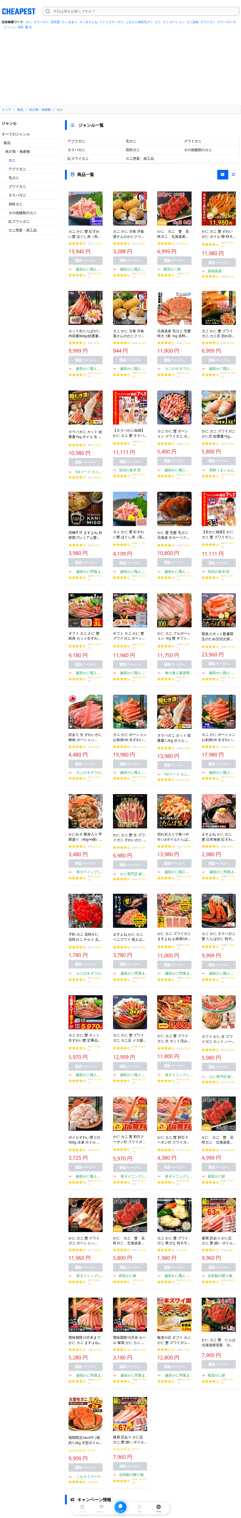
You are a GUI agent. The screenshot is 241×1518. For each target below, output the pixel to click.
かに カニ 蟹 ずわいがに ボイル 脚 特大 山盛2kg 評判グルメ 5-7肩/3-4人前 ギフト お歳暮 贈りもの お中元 (218, 234)
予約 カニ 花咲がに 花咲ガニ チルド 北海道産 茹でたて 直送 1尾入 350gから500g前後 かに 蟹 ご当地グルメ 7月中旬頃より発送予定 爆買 (85, 937)
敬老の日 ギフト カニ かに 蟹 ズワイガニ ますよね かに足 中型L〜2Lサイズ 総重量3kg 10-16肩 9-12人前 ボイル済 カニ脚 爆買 (174, 1340)
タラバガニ (41, 22)
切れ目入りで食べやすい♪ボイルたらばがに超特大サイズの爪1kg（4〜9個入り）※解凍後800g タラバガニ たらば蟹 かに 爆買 (174, 837)
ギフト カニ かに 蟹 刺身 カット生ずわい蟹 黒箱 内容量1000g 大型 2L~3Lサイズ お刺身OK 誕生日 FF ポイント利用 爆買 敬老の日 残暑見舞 (85, 636)
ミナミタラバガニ (111, 22)
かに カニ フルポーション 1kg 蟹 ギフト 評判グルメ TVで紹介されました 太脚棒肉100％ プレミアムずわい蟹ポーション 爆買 (174, 636)
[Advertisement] (120, 69)
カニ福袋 (192, 22)
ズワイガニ (208, 22)
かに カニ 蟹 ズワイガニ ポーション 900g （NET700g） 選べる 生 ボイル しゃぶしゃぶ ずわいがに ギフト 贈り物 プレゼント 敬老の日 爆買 (85, 1241)
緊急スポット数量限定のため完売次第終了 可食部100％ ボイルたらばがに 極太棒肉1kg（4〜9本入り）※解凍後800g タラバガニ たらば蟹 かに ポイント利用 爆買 (218, 636)
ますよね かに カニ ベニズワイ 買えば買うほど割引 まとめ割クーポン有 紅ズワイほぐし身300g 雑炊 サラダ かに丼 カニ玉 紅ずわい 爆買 (130, 937)
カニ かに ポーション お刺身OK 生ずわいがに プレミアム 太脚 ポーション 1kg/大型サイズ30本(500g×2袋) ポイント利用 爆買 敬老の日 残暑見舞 (130, 737)
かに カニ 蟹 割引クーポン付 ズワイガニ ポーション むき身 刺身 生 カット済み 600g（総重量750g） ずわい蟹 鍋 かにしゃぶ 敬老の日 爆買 (130, 1139)
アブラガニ (17, 169)
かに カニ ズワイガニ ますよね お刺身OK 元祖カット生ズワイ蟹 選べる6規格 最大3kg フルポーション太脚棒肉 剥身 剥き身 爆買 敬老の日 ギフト (174, 936)
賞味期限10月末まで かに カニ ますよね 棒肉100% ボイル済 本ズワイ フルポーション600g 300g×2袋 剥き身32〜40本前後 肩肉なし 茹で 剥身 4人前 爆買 (84, 1340)
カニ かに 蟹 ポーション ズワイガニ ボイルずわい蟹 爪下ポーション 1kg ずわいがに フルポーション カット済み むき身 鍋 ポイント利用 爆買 (174, 434)
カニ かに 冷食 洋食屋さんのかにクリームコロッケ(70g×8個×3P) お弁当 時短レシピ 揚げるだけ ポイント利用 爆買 (130, 234)
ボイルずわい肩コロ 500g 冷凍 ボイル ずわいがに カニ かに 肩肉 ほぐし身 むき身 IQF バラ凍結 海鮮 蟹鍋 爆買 (85, 1140)
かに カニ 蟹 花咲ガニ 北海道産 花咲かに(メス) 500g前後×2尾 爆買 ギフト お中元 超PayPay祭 (129, 1241)
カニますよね (88, 22)
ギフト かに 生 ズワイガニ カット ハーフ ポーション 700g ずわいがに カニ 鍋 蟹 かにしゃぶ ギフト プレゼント (218, 1039)
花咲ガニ (15, 204)
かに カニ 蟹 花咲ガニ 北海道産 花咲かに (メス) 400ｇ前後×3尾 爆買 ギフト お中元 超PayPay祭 (219, 1140)
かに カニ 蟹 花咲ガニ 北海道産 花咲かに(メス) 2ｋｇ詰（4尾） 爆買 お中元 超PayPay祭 (174, 234)
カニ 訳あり (69, 22)
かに (29, 22)
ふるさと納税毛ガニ (139, 22)
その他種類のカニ (22, 212)
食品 (7, 142)
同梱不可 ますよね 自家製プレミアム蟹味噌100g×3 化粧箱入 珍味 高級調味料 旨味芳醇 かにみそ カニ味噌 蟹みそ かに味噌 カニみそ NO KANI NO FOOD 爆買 (85, 535)
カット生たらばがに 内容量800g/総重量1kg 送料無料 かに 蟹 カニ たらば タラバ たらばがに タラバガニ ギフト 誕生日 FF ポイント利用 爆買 (85, 333)
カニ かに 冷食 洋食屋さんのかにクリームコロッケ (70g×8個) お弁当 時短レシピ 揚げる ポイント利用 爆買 (130, 333)
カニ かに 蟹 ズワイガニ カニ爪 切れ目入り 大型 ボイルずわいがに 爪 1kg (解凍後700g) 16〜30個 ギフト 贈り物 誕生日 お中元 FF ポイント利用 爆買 (219, 333)
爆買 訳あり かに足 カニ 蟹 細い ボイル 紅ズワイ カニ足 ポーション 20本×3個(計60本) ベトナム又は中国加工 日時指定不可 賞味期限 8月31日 (130, 1440)
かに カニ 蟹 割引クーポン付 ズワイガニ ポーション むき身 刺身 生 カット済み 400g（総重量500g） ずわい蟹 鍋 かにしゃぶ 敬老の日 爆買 (174, 1140)
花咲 (20, 27)
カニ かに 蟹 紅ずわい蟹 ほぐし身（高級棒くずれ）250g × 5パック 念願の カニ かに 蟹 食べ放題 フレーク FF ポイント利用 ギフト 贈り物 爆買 (85, 234)
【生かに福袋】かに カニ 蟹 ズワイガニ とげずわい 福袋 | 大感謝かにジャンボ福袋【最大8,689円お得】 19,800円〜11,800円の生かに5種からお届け (218, 534)
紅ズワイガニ (19, 221)
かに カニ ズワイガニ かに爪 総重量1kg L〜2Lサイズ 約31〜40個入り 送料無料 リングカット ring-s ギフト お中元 (219, 434)
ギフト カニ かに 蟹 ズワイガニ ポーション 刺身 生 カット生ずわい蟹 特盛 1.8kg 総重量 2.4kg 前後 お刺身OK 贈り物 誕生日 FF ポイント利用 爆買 (129, 636)
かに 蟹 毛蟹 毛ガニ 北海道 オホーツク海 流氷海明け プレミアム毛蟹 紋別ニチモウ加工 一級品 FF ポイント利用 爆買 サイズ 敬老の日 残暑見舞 (174, 535)
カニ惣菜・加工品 (22, 230)
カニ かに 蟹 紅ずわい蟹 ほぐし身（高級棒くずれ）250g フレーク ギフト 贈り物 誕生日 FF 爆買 (129, 534)
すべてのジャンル (16, 134)
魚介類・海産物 (17, 151)
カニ (158, 22)
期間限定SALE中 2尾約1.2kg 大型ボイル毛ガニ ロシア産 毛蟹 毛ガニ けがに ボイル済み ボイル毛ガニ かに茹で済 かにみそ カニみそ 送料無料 (85, 1440)
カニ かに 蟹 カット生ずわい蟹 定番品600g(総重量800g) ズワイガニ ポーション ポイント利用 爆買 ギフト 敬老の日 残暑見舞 (85, 1038)
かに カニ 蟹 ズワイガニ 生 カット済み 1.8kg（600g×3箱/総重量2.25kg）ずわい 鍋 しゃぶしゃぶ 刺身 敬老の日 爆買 (174, 1038)
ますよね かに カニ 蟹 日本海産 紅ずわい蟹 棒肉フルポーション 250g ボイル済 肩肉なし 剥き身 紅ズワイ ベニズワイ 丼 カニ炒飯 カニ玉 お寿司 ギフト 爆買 (218, 837)
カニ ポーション (174, 22)
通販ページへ (85, 260)
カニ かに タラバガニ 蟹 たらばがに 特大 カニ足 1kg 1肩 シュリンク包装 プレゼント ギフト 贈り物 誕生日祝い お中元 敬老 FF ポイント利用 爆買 (219, 936)
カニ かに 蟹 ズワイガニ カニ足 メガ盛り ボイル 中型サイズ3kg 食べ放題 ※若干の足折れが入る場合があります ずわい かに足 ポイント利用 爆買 (130, 1038)
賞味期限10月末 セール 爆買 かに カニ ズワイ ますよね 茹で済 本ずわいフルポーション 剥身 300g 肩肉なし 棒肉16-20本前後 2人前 (130, 1340)
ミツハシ (10, 27)
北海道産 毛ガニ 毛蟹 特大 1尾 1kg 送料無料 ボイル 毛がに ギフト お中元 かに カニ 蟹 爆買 (174, 333)
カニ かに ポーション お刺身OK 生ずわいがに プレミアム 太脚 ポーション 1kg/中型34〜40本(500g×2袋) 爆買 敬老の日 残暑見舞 (219, 737)
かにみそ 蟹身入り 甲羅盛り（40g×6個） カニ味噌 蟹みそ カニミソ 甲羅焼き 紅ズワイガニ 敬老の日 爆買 (85, 837)
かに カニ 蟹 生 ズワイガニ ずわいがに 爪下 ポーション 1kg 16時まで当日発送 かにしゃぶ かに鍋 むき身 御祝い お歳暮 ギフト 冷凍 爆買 (130, 837)
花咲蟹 (55, 22)
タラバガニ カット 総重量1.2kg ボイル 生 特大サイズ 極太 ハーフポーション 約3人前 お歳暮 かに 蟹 (174, 738)
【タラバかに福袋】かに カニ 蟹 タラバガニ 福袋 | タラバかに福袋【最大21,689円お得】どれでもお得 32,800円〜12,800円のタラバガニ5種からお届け (130, 433)
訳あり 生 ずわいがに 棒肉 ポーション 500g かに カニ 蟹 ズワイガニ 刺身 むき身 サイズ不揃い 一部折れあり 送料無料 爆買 (85, 737)
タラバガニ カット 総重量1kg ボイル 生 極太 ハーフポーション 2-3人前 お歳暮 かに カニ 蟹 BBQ (85, 434)
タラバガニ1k (226, 22)
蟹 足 (28, 27)
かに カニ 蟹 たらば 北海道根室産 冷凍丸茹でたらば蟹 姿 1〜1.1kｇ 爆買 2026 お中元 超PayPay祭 (219, 1342)
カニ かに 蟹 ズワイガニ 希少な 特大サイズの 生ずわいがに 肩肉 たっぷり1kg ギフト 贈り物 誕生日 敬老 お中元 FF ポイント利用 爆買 (174, 1241)
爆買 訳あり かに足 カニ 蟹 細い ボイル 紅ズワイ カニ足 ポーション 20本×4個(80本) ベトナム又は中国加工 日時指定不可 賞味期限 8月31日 (218, 1241)
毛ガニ (13, 177)
